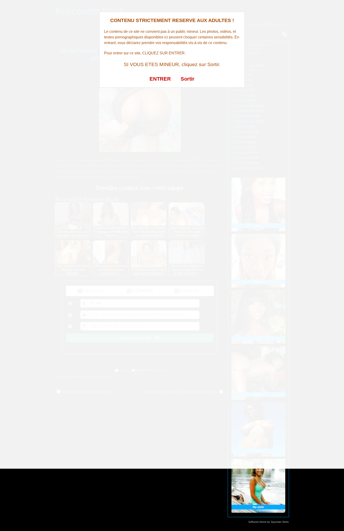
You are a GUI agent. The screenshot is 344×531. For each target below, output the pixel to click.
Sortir (187, 79)
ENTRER (160, 79)
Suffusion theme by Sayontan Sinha (268, 521)
